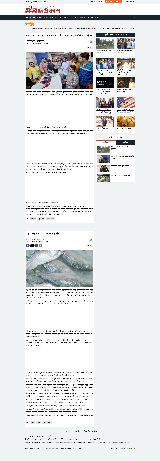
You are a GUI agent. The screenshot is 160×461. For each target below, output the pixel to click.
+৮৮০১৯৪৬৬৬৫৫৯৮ (87, 439)
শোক (95, 29)
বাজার (38, 423)
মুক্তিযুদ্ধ (27, 29)
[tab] (106, 142)
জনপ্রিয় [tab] (125, 142)
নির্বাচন (59, 29)
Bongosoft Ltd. (130, 448)
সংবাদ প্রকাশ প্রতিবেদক (35, 41)
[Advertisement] (59, 112)
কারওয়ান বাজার (47, 423)
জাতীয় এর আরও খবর (116, 137)
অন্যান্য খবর (110, 29)
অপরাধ (66, 29)
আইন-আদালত (50, 29)
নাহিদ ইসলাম (50, 219)
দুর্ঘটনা (89, 29)
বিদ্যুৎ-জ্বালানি (81, 29)
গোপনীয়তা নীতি (86, 431)
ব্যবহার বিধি (76, 431)
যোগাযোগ (101, 29)
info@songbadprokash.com (105, 439)
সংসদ (132, 29)
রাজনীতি (34, 29)
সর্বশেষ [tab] (105, 142)
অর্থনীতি (41, 29)
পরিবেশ (72, 29)
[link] (109, 1)
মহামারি (126, 29)
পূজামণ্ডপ (41, 219)
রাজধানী (33, 219)
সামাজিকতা (130, 2)
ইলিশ (32, 423)
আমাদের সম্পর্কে (66, 431)
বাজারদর (118, 29)
